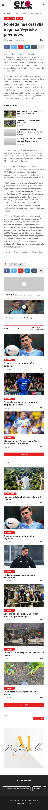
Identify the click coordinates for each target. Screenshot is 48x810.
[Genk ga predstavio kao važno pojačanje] (24, 345)
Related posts (37, 327)
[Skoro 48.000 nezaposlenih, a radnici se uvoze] (24, 634)
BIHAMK (32, 789)
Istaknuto (10, 13)
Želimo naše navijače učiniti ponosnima (29, 122)
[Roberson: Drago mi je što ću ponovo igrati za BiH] (10, 114)
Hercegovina (10, 493)
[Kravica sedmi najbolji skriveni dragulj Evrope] (24, 478)
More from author (36, 329)
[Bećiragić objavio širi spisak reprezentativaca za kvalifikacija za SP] (10, 141)
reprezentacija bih (17, 264)
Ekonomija (9, 649)
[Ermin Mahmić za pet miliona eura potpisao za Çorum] (24, 384)
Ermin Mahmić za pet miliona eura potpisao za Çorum (20, 403)
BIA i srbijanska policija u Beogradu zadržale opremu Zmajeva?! (21, 615)
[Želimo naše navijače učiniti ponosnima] (10, 123)
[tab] (37, 327)
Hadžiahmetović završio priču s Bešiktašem (19, 576)
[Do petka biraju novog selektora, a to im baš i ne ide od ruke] (10, 132)
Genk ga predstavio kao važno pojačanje (19, 364)
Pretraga (7, 716)
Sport (19, 18)
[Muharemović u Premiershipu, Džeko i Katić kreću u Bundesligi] (24, 422)
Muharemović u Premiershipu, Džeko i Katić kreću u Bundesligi (22, 442)
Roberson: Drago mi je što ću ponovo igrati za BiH (29, 112)
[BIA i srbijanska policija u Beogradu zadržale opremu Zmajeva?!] (24, 595)
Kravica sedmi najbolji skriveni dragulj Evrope (22, 498)
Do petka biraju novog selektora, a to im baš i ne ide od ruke (29, 131)
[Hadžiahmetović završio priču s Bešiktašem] (24, 556)
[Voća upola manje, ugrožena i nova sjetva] (24, 673)
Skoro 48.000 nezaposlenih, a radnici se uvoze (24, 654)
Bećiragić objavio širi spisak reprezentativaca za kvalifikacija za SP (29, 140)
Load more (24, 454)
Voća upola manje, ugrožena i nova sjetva (21, 693)
